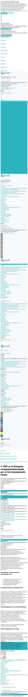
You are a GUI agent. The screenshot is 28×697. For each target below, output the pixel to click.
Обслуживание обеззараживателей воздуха (14, 104)
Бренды (3, 132)
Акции (3, 150)
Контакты (3, 173)
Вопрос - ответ (5, 131)
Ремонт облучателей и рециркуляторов (13, 146)
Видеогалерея (5, 162)
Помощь (3, 163)
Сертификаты (5, 123)
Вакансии (4, 119)
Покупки (3, 127)
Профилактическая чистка (9, 108)
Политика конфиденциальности (11, 121)
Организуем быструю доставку (10, 110)
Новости (3, 115)
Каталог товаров (5, 138)
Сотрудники (4, 120)
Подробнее (11, 13)
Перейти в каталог (6, 28)
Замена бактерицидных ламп (10, 105)
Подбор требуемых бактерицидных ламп (13, 106)
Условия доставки (6, 129)
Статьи (3, 116)
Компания (4, 151)
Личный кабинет (6, 411)
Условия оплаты (5, 128)
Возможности (5, 134)
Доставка (3, 109)
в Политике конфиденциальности (14, 11)
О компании (4, 662)
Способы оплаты (5, 545)
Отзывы (3, 117)
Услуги (3, 139)
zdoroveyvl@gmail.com (7, 88)
